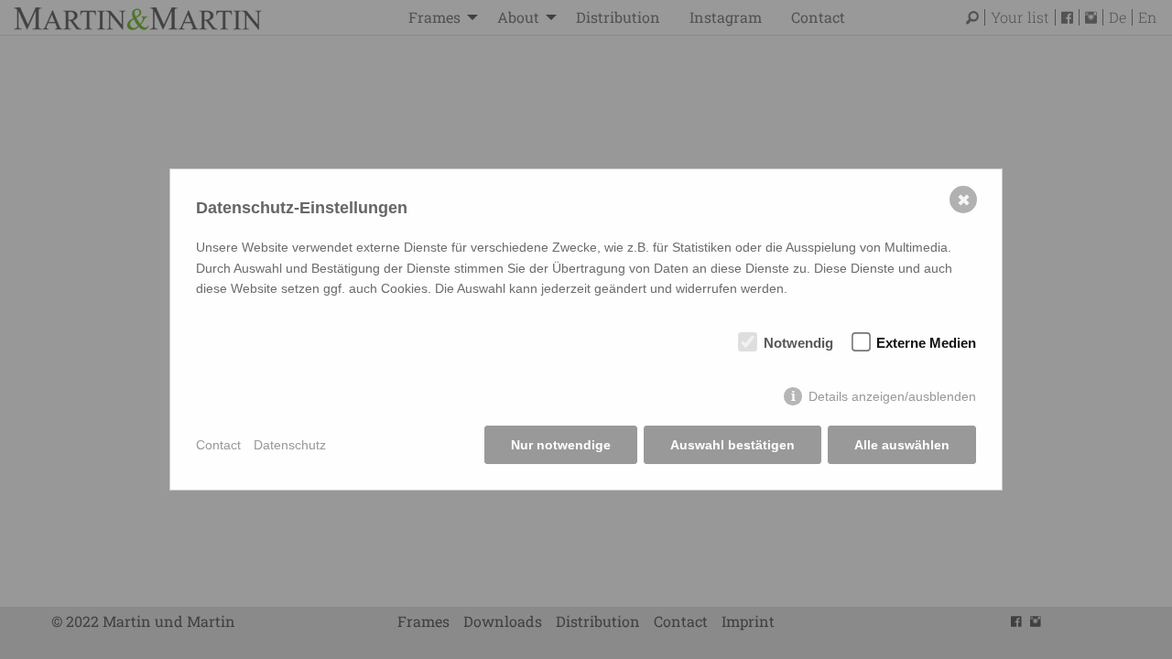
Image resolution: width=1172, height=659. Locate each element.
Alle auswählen (902, 445)
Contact (218, 445)
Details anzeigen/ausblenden (892, 396)
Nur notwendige (561, 445)
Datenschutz (290, 445)
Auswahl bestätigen (732, 445)
